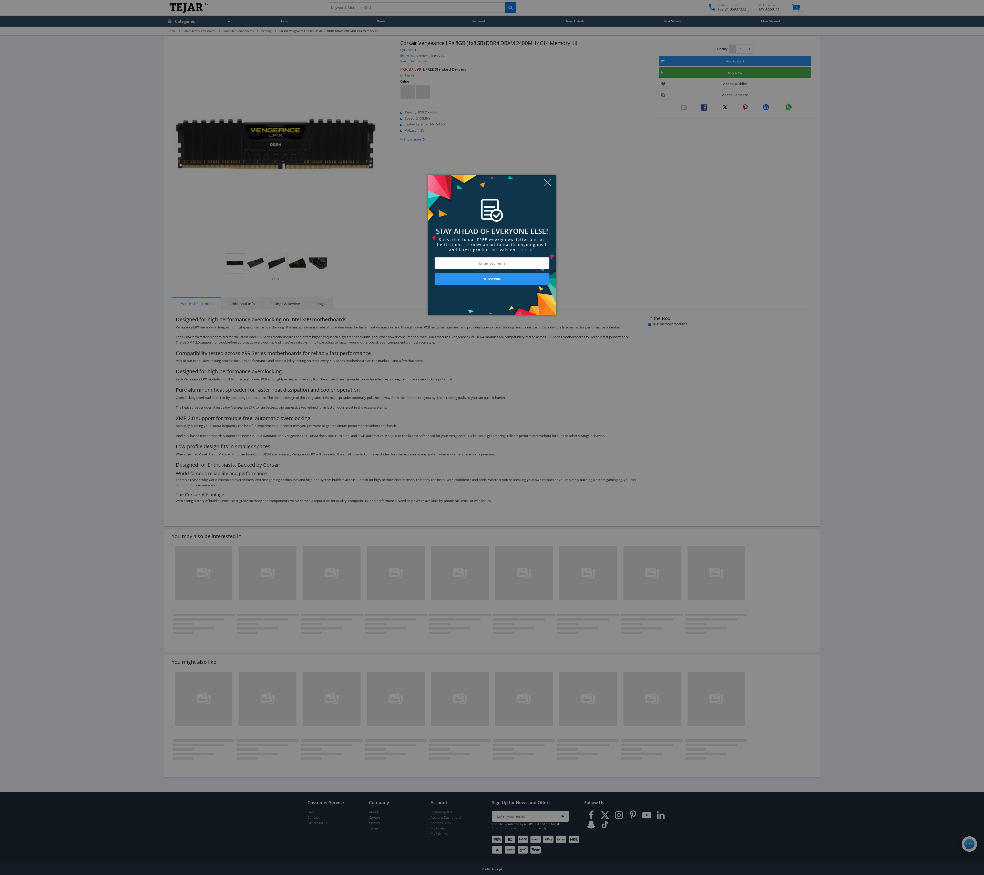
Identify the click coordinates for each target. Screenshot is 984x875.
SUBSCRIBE (492, 279)
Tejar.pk (526, 249)
